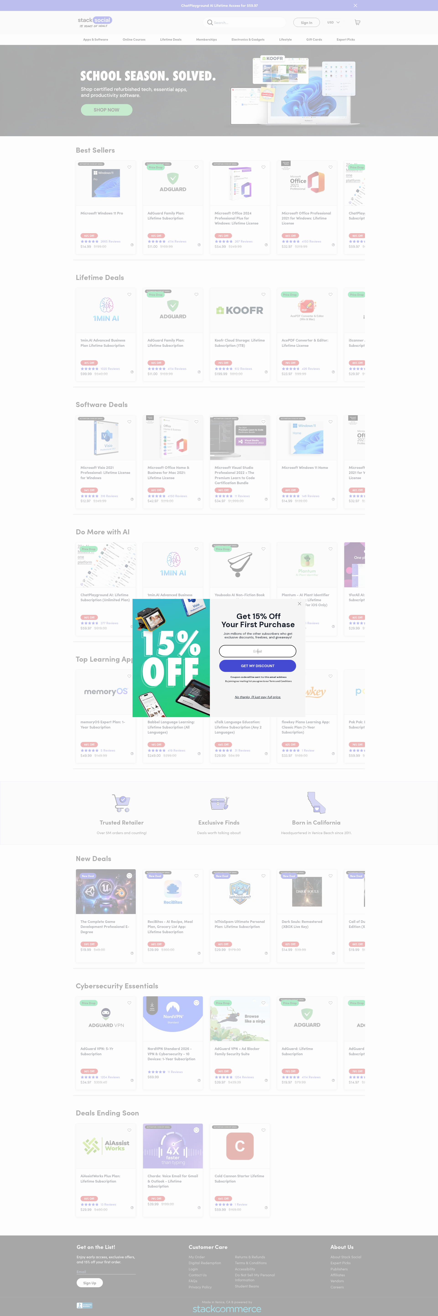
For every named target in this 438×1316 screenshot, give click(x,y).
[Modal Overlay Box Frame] (219, 658)
